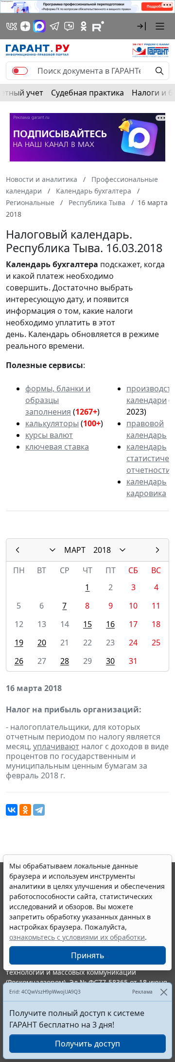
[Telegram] (39, 810)
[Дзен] (25, 26)
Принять (88, 955)
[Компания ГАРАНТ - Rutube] (98, 26)
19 (19, 642)
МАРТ (75, 550)
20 (41, 642)
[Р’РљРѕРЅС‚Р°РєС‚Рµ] (12, 810)
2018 (102, 550)
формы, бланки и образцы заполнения (57, 400)
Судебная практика (87, 92)
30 (110, 661)
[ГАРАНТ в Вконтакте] (12, 26)
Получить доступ (87, 1043)
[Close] (163, 992)
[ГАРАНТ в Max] (39, 26)
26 (19, 661)
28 (64, 661)
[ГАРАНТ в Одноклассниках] (83, 26)
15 (87, 624)
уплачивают (56, 746)
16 (110, 624)
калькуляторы (52, 423)
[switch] (20, 71)
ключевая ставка (57, 446)
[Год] (122, 550)
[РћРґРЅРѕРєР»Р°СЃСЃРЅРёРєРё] (25, 810)
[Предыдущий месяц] (17, 550)
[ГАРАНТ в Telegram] (54, 26)
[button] (141, 26)
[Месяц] (52, 550)
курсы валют (49, 435)
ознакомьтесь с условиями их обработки (77, 937)
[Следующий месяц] (157, 550)
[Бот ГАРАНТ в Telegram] (69, 26)
